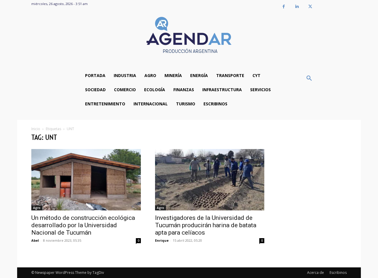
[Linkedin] (297, 6)
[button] (309, 78)
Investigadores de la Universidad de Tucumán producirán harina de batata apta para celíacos (205, 225)
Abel (35, 240)
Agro (36, 208)
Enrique (162, 240)
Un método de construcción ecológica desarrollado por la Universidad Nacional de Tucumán (83, 225)
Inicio (35, 128)
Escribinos (338, 272)
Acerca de (315, 272)
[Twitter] (310, 6)
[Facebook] (283, 6)
